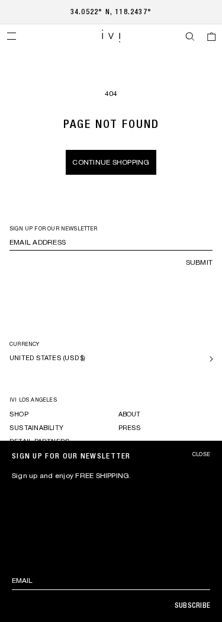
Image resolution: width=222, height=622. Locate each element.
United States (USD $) (47, 357)
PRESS (129, 427)
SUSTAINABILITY (36, 427)
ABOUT (129, 414)
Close (201, 454)
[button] (11, 36)
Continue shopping (110, 162)
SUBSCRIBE (192, 605)
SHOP (18, 414)
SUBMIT (199, 262)
